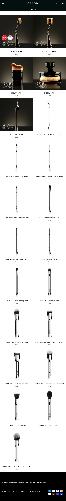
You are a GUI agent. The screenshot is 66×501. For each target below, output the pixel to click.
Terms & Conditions (34, 491)
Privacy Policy (6, 495)
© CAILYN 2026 (6, 491)
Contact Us (16, 491)
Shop (33, 9)
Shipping (23, 491)
